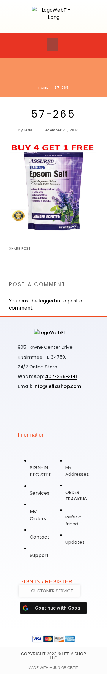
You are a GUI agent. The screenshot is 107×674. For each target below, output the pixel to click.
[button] (52, 44)
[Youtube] (68, 406)
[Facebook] (49, 406)
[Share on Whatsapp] (65, 248)
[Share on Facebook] (36, 248)
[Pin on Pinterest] (55, 248)
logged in (49, 300)
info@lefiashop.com (57, 386)
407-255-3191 (61, 376)
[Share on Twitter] (46, 248)
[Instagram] (31, 406)
